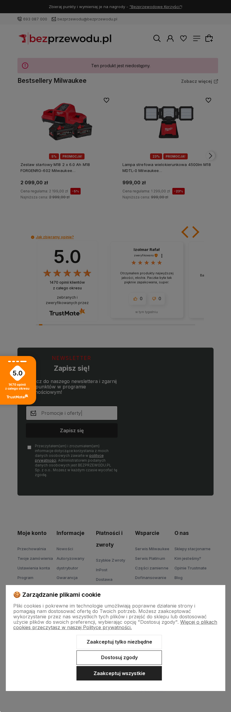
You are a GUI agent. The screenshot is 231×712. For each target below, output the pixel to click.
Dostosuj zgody (119, 657)
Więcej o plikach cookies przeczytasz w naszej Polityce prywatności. (115, 624)
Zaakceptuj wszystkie (119, 673)
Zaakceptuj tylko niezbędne (119, 642)
